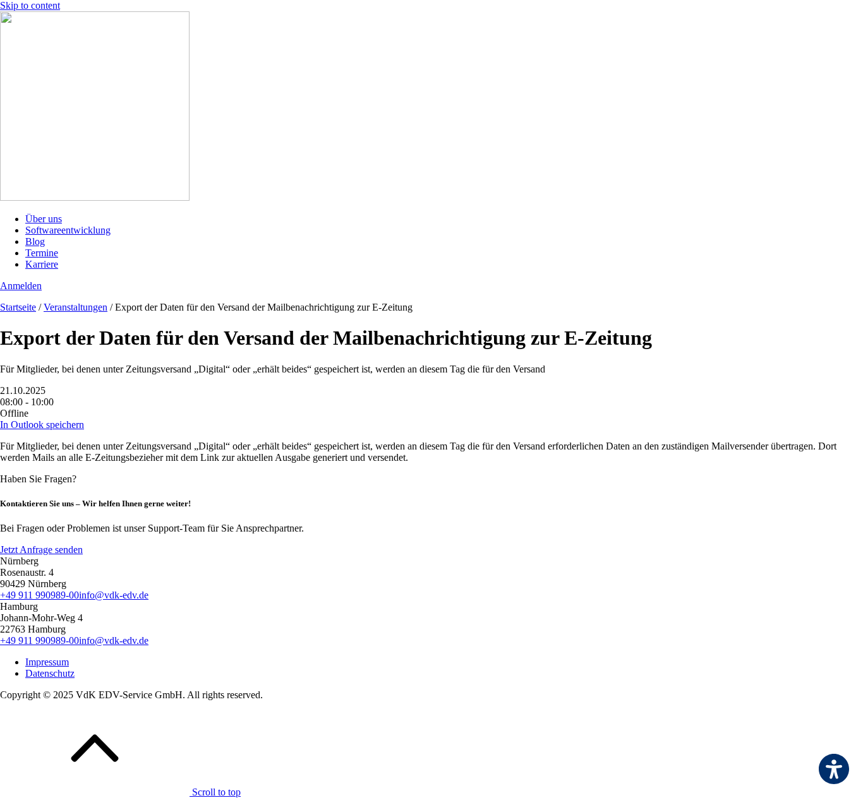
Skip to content (30, 5)
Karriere (41, 264)
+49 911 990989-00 (39, 595)
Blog (35, 241)
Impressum (47, 662)
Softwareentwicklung (68, 230)
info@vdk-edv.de (113, 595)
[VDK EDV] (95, 197)
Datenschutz (50, 673)
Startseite (18, 307)
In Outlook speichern (42, 424)
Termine (41, 252)
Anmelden (21, 285)
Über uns (43, 218)
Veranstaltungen (75, 307)
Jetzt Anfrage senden (41, 549)
